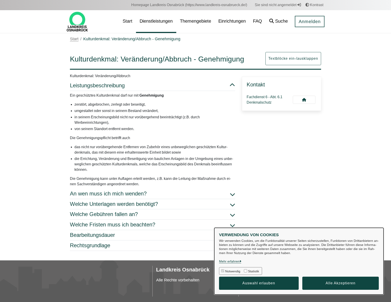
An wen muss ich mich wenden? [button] (108, 193)
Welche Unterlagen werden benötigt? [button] (114, 204)
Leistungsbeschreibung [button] (97, 85)
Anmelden (310, 21)
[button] (278, 21)
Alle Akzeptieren (340, 283)
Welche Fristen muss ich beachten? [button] (112, 224)
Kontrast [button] (316, 5)
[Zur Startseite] (77, 21)
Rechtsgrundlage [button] (90, 245)
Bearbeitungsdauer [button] (92, 235)
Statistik (253, 271)
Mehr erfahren (229, 261)
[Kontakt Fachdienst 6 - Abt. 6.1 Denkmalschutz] (304, 100)
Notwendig (232, 271)
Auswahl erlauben (258, 283)
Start (74, 39)
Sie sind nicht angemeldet (276, 5)
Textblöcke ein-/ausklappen (293, 58)
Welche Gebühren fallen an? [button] (104, 214)
